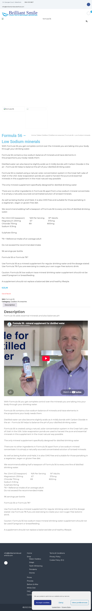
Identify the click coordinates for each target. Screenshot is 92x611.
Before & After (32, 584)
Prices (29, 577)
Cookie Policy (56, 607)
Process (30, 581)
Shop (29, 557)
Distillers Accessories (56, 135)
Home (33, 135)
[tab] (10, 305)
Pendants (33, 569)
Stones (32, 573)
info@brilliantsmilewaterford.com (13, 6)
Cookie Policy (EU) (57, 560)
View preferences (79, 602)
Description (10, 305)
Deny (61, 602)
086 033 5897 (29, 2)
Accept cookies (42, 602)
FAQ (28, 591)
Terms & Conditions (57, 553)
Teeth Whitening (35, 566)
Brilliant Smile (23, 12)
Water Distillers (42, 135)
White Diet (31, 588)
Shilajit (31, 562)
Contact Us (31, 595)
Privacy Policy (66, 607)
